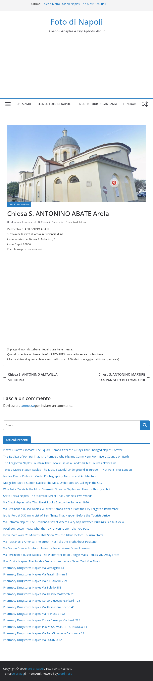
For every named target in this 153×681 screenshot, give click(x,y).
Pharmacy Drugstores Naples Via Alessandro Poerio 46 (38, 607)
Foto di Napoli (76, 21)
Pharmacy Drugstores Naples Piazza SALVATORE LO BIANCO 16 (45, 627)
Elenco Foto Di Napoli (54, 104)
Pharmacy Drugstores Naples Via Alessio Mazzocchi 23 (38, 594)
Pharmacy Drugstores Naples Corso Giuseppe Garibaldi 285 (41, 620)
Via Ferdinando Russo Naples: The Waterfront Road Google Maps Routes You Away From (61, 555)
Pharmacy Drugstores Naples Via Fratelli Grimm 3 (35, 574)
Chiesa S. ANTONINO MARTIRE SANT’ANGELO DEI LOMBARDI (121, 377)
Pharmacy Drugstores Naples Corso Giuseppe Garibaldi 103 (41, 600)
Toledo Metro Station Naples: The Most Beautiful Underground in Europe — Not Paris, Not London (74, 6)
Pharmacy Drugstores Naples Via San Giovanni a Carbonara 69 (43, 633)
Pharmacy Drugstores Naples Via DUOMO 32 (32, 640)
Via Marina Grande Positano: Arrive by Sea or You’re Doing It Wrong (46, 548)
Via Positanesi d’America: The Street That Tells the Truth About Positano (50, 541)
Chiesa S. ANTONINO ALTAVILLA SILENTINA (33, 377)
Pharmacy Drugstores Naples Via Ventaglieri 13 (33, 568)
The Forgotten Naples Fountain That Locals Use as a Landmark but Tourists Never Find (60, 463)
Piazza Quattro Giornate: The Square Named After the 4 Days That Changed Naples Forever (62, 450)
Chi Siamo (24, 104)
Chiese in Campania (19, 204)
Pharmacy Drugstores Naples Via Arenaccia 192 (34, 614)
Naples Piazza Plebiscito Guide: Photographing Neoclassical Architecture (49, 476)
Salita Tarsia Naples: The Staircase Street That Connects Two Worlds (47, 496)
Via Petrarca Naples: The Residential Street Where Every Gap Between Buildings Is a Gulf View (63, 522)
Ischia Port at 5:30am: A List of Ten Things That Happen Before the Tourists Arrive (56, 515)
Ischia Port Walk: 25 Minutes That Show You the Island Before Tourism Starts (53, 535)
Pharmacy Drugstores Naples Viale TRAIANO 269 (35, 581)
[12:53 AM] (8, 222)
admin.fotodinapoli (25, 222)
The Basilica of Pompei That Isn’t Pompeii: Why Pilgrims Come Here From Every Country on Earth (66, 456)
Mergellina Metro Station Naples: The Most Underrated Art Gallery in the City (52, 483)
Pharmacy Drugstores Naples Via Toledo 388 (32, 587)
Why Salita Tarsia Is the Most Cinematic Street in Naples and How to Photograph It (56, 489)
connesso (28, 405)
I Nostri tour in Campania (97, 104)
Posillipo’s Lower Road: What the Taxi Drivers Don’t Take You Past (46, 528)
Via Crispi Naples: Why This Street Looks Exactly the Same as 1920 (46, 502)
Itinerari (129, 104)
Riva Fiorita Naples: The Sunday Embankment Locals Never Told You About (51, 561)
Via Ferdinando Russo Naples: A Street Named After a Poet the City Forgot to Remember (60, 509)
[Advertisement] (76, 68)
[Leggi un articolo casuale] (145, 104)
